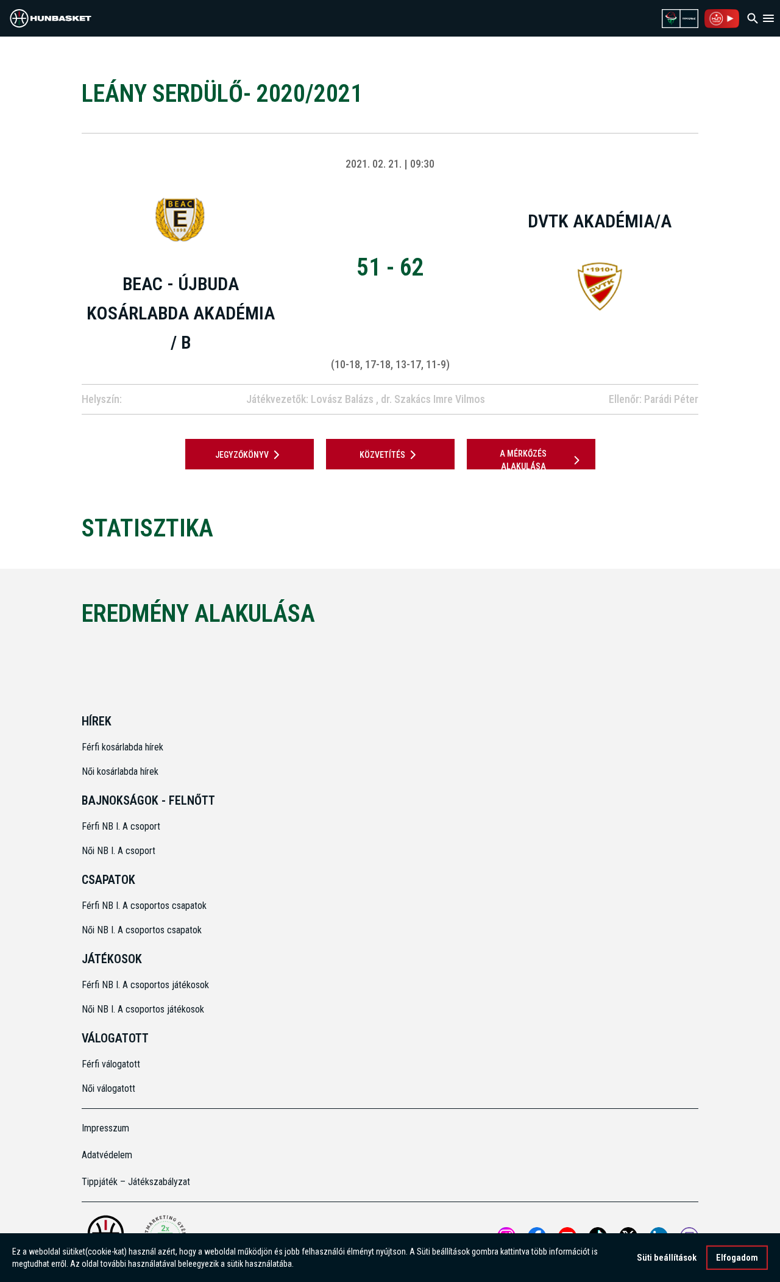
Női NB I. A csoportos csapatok (143, 930)
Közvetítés (382, 455)
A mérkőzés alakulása (523, 460)
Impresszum (105, 1128)
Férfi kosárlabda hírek (122, 747)
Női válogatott (108, 1088)
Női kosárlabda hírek (120, 771)
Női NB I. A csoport (118, 850)
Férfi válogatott (111, 1064)
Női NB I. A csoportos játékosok (143, 1009)
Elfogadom (737, 1257)
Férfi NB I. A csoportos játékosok (145, 985)
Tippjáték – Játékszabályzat (136, 1182)
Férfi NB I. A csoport (121, 826)
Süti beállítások (667, 1257)
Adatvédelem (107, 1155)
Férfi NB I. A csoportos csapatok (145, 905)
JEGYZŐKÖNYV (242, 455)
